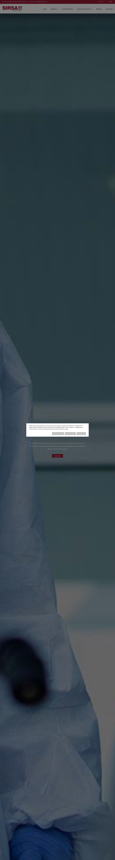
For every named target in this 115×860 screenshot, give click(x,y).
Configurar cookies (58, 433)
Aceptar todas (81, 433)
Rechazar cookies (70, 433)
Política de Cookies (63, 429)
